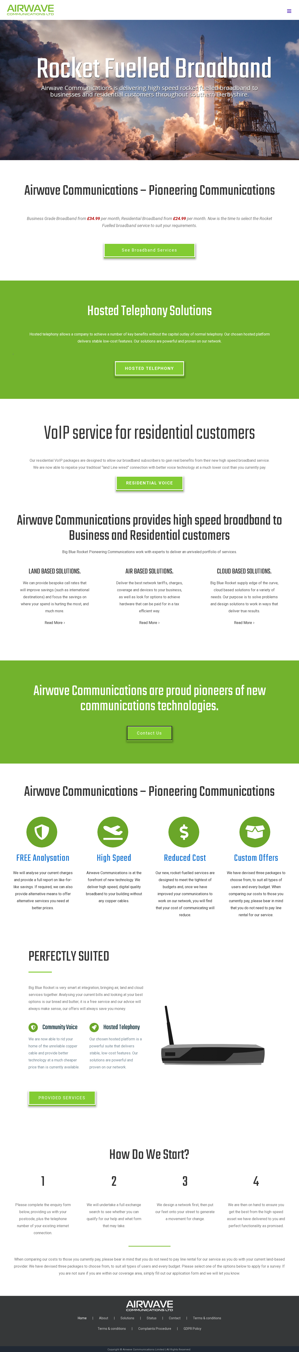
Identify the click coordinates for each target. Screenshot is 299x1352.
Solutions (127, 1318)
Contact (175, 1318)
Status (152, 1318)
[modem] (213, 1007)
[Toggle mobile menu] (289, 11)
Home (82, 1318)
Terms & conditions (207, 1318)
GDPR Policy (192, 1328)
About (103, 1318)
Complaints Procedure (154, 1328)
